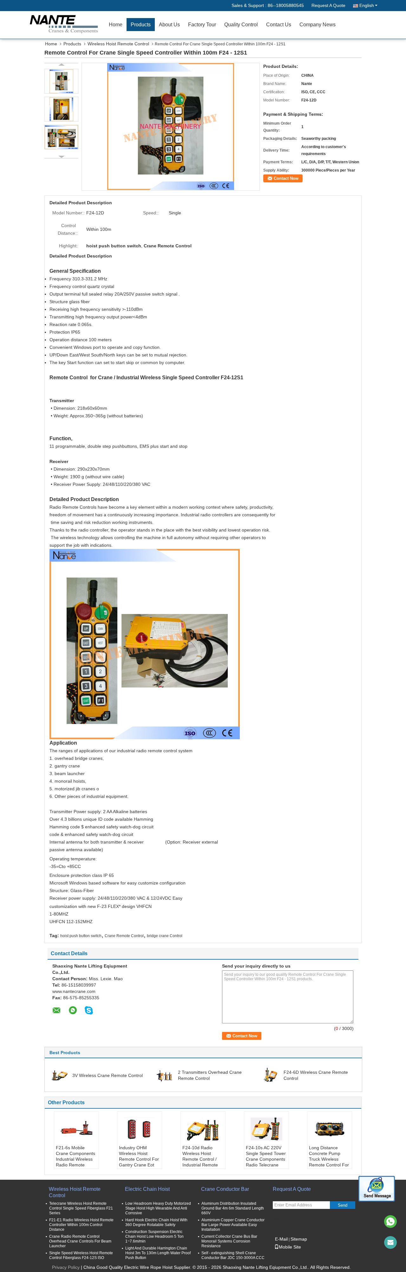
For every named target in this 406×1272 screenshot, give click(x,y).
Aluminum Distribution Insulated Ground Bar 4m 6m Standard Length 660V (232, 1208)
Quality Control (241, 24)
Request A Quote (328, 5)
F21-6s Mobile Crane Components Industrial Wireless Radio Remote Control (75, 1159)
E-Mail (281, 1239)
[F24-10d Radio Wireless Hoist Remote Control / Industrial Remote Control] (203, 1129)
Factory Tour (202, 24)
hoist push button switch (81, 936)
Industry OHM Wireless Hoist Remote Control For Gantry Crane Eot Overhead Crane (139, 1159)
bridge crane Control (164, 936)
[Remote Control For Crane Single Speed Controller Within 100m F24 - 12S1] (170, 126)
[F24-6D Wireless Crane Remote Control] (270, 1075)
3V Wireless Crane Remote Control (107, 1075)
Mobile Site (290, 1246)
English (366, 5)
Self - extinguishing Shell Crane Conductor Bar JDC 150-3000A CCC (233, 1255)
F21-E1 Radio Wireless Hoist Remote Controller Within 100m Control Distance (81, 1225)
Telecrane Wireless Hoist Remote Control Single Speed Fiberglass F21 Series (81, 1208)
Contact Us (278, 24)
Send (342, 1205)
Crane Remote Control (124, 936)
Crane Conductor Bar (225, 1189)
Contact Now (286, 178)
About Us (169, 24)
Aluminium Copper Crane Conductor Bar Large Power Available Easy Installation (233, 1225)
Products (141, 24)
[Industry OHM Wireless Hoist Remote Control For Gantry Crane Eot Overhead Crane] (139, 1129)
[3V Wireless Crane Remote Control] (59, 1075)
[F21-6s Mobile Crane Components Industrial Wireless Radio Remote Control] (76, 1129)
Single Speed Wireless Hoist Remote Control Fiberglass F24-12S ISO (81, 1255)
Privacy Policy (66, 1267)
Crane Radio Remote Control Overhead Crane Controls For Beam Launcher (80, 1241)
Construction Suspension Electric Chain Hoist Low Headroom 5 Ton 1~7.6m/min (154, 1236)
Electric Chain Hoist (147, 1189)
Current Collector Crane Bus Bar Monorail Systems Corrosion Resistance (229, 1241)
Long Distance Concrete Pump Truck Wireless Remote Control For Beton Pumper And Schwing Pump (329, 1162)
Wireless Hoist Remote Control (118, 43)
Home (115, 24)
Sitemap (299, 1239)
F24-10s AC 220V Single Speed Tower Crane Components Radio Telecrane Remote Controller (266, 1159)
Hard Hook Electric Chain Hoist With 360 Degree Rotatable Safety (156, 1222)
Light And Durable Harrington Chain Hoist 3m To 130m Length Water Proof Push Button (158, 1253)
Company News (317, 24)
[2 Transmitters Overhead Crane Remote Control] (164, 1075)
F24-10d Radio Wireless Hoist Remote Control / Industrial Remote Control (200, 1159)
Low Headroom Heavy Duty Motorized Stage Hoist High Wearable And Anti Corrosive (158, 1208)
